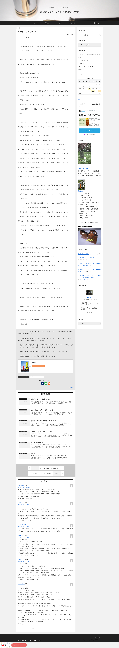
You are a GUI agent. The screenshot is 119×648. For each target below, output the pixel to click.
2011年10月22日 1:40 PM (23, 504)
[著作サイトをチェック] (42, 383)
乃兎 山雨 (85, 265)
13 (89, 88)
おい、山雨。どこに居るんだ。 (87, 66)
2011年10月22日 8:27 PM (23, 585)
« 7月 (79, 99)
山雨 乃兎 (21, 503)
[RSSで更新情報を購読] (49, 383)
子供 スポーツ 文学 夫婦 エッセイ (37, 376)
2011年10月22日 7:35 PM (23, 526)
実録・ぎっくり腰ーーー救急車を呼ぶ (89, 54)
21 (93, 91)
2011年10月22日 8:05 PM (23, 561)
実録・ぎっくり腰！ (84, 60)
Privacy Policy (98, 637)
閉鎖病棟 (34, 362)
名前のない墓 (83, 168)
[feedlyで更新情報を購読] (45, 383)
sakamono (21, 485)
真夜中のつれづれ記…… (24, 376)
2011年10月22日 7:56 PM (23, 537)
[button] (100, 35)
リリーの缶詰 (22, 524)
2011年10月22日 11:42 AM (24, 487)
